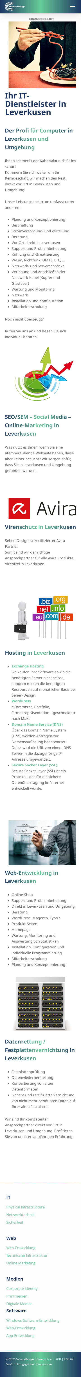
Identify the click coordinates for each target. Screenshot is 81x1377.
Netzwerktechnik (20, 1214)
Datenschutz (44, 1359)
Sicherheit (14, 1222)
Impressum (45, 1364)
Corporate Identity (22, 1288)
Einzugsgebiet (41, 19)
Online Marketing (20, 1263)
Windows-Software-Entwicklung (32, 1320)
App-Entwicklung (20, 1335)
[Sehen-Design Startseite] (35, 7)
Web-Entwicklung (20, 1247)
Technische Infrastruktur (27, 1255)
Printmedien (16, 1296)
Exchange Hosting (28, 666)
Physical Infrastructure (25, 1207)
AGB (58, 1359)
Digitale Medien (19, 1303)
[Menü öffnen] (72, 6)
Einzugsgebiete (25, 1364)
